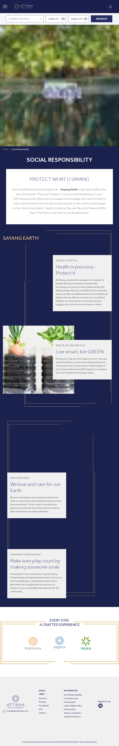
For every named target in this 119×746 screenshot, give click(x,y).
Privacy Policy (70, 709)
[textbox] (24, 18)
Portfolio (42, 702)
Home (5, 149)
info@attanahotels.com (17, 711)
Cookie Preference (72, 717)
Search (101, 18)
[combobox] (24, 18)
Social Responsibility (73, 695)
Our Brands (44, 706)
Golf (41, 709)
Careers (42, 713)
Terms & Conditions (72, 713)
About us (43, 698)
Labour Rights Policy (73, 706)
